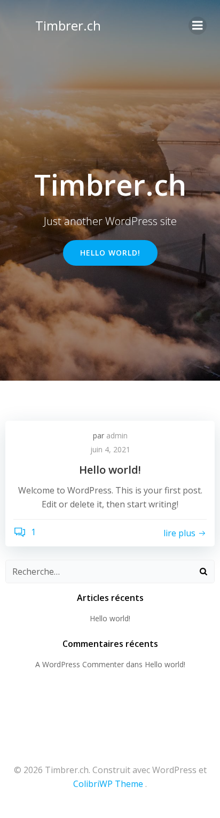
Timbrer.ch (68, 25)
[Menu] (197, 26)
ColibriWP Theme (108, 784)
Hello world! (110, 618)
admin (117, 435)
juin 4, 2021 (110, 449)
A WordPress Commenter (79, 664)
